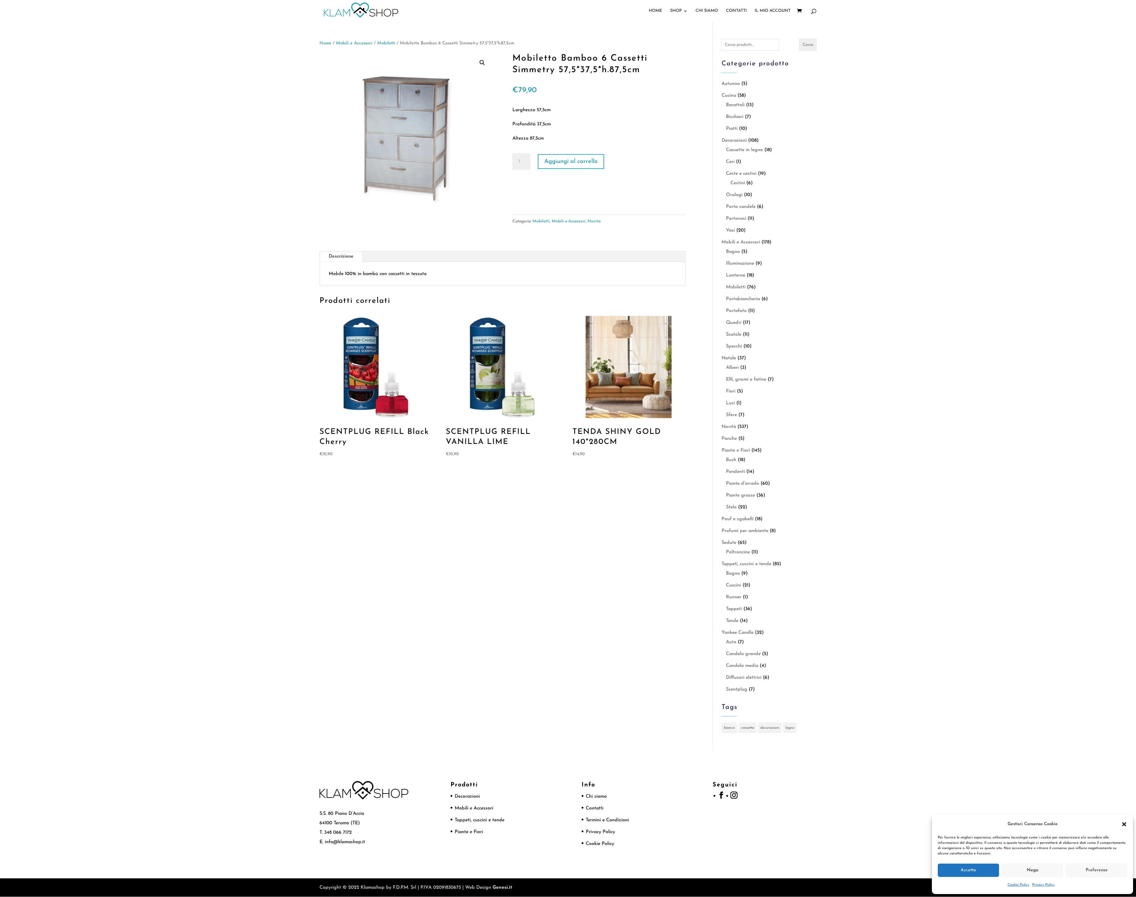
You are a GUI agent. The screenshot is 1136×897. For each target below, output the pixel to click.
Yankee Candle (737, 632)
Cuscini (733, 585)
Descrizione (341, 256)
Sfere (731, 415)
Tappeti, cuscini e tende (746, 564)
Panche (729, 438)
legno (789, 728)
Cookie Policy (1018, 885)
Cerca (808, 45)
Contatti (736, 11)
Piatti (732, 128)
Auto (731, 642)
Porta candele (741, 206)
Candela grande (743, 654)
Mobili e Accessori (354, 43)
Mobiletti (386, 43)
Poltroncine (738, 552)
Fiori (730, 391)
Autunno (731, 83)
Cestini (737, 183)
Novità (594, 221)
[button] (1124, 824)
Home (655, 11)
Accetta (968, 870)
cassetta (747, 728)
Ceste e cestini (741, 173)
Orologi (734, 195)
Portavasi (736, 218)
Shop (676, 11)
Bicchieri (734, 116)
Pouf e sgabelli (737, 519)
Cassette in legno (744, 150)
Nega (1032, 870)
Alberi (732, 367)
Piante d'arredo (742, 483)
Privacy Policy (1043, 885)
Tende (732, 620)
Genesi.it (502, 887)
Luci (730, 403)
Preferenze (1097, 870)
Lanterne (735, 275)
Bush (731, 460)
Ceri (730, 161)
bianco (729, 728)
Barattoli (735, 105)
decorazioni (769, 728)
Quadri (733, 322)
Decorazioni (734, 140)
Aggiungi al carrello (571, 161)
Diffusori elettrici (743, 677)
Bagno (733, 251)
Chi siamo (707, 11)
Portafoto (736, 310)
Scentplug (736, 689)
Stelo (731, 507)
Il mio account (772, 11)
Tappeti (734, 609)
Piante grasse (740, 495)
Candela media (742, 665)
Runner (733, 597)
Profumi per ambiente (745, 530)
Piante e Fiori (736, 450)
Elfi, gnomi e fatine (746, 379)
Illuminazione (740, 263)
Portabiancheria (743, 299)
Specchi (734, 346)
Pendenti (735, 471)
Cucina (729, 95)
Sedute (729, 542)
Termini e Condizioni (607, 820)
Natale (729, 358)
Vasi (730, 230)
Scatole (733, 334)
